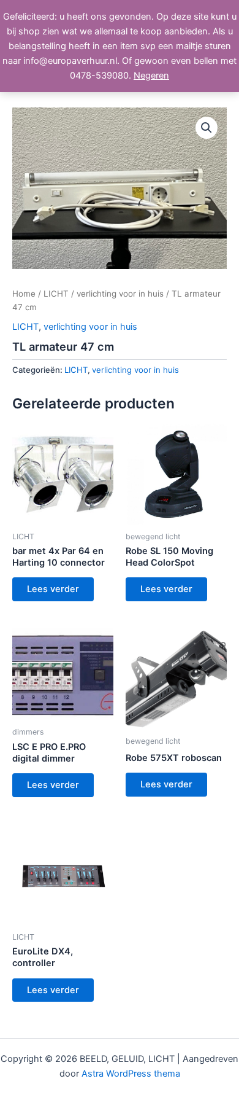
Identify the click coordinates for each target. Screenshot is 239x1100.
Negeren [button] (151, 75)
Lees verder (53, 589)
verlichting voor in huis (120, 293)
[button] (206, 128)
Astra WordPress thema (131, 1073)
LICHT (56, 293)
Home (24, 293)
